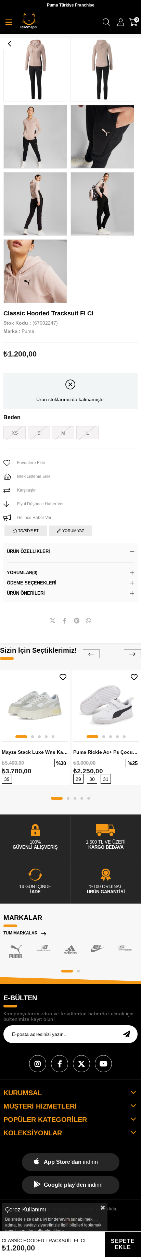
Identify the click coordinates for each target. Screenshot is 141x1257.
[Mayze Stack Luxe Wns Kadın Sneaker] (35, 705)
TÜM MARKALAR (20, 933)
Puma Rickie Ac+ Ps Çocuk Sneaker (106, 752)
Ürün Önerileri (26, 593)
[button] (21, 736)
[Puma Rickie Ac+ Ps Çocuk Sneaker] (106, 705)
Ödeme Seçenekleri (31, 582)
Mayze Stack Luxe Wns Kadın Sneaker (35, 752)
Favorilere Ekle (63, 677)
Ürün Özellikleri (28, 551)
